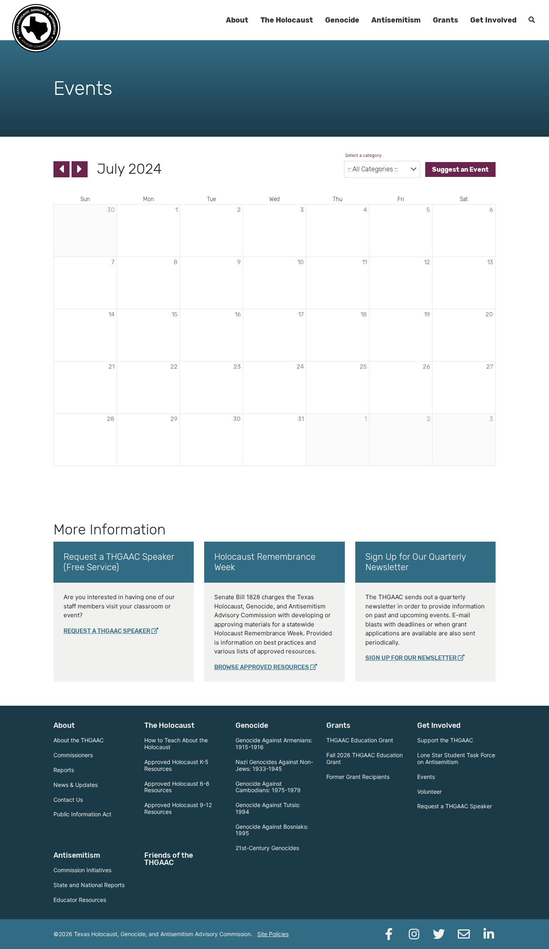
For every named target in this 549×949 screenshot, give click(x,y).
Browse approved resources (261, 667)
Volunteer (429, 791)
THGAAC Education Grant (359, 740)
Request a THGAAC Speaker (107, 631)
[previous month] (61, 169)
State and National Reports (89, 884)
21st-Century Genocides (267, 847)
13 (490, 262)
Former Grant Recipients (357, 776)
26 (426, 366)
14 (112, 314)
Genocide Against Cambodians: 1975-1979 (268, 787)
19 (427, 314)
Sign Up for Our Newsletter (411, 657)
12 (427, 262)
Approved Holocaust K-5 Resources (176, 765)
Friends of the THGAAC (168, 859)
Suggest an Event (460, 169)
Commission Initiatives (82, 870)
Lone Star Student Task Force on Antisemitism (456, 758)
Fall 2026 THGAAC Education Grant (364, 758)
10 (300, 262)
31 (301, 419)
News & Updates (75, 784)
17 (301, 314)
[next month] (80, 169)
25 (363, 366)
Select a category (363, 155)
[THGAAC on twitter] (439, 934)
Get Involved (493, 20)
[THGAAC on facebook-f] (389, 934)
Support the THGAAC (445, 740)
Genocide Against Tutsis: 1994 (268, 808)
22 (174, 366)
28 (111, 419)
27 (489, 366)
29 (174, 419)
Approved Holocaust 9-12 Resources (178, 808)
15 (175, 314)
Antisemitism (396, 20)
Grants (445, 20)
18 (364, 314)
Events (426, 776)
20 (489, 314)
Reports (63, 769)
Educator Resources (79, 899)
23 (237, 366)
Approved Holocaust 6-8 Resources (176, 787)
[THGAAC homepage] (36, 28)
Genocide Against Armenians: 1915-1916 (274, 743)
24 (300, 366)
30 (237, 419)
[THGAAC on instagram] (414, 934)
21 (112, 366)
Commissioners (73, 755)
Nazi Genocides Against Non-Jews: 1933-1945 (274, 765)
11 (364, 262)
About (237, 20)
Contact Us (68, 799)
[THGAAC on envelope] (464, 934)
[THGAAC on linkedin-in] (489, 934)
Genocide (342, 20)
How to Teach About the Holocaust (176, 743)
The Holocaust (286, 20)
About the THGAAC (78, 740)
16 (238, 314)
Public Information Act (82, 814)
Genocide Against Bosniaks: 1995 (272, 830)
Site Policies (273, 934)
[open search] (531, 20)
